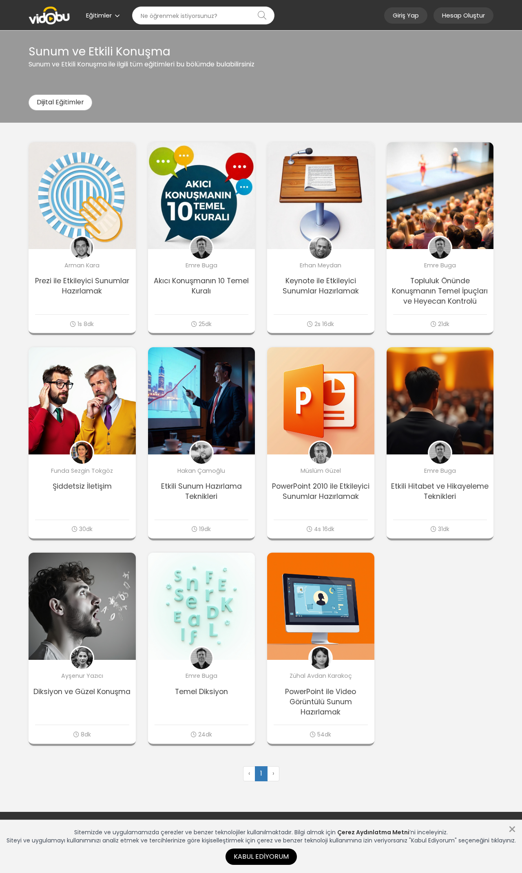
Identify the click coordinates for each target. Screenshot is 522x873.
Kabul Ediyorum (261, 856)
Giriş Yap (406, 15)
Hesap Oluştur (463, 15)
